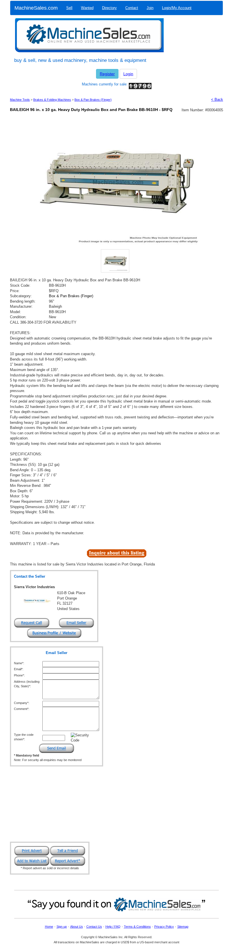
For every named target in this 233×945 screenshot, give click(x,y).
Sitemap (182, 926)
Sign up (62, 926)
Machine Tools (20, 99)
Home (49, 926)
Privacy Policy (164, 926)
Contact (131, 8)
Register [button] (107, 74)
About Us (76, 926)
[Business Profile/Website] (54, 632)
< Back (217, 99)
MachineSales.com (36, 8)
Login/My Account (177, 8)
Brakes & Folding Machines (52, 99)
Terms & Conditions (137, 926)
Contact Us (94, 926)
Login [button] (128, 74)
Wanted (87, 8)
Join (150, 8)
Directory (109, 8)
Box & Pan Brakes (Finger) (93, 99)
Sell (69, 8)
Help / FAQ (112, 926)
